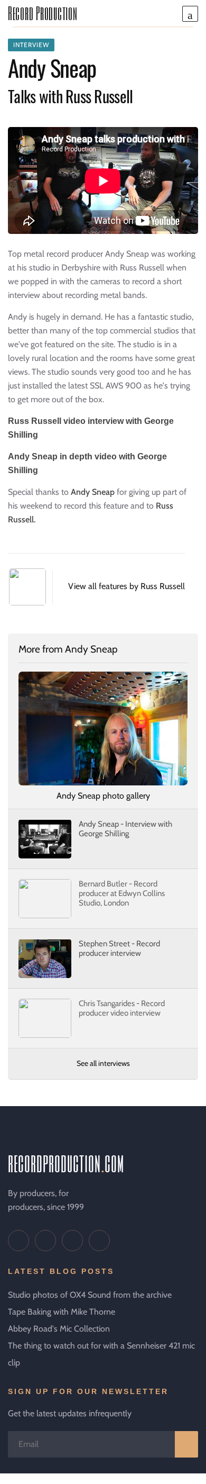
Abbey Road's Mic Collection (59, 1329)
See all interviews (103, 1063)
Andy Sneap (93, 492)
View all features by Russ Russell (126, 586)
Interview (31, 45)
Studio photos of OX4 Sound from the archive (90, 1295)
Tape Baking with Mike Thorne (61, 1312)
